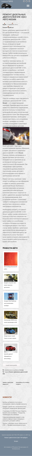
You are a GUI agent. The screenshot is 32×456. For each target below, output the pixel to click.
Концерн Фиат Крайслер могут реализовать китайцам (10, 303)
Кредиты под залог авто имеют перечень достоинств (10, 285)
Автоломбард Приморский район (10, 268)
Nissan (5, 103)
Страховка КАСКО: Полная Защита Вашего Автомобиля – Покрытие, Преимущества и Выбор (14, 412)
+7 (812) (10, 1)
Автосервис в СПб (9, 447)
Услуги (16, 441)
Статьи (21, 370)
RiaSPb (4, 24)
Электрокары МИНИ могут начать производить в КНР (10, 321)
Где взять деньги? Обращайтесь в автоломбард (8, 356)
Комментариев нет (8, 27)
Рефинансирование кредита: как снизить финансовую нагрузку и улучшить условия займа (13, 418)
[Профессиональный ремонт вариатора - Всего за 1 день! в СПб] (6, 6)
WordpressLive (16, 448)
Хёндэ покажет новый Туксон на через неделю (10, 337)
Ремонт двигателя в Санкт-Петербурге (16, 437)
